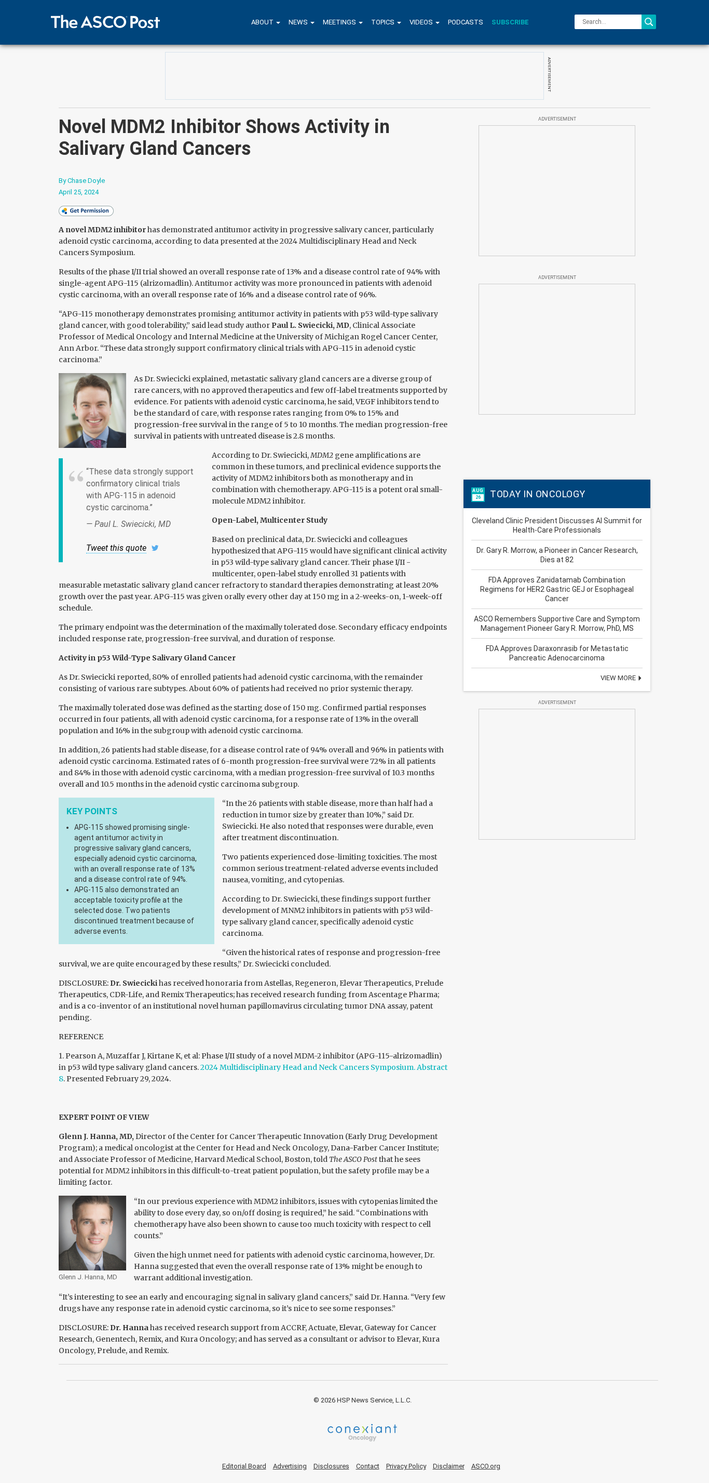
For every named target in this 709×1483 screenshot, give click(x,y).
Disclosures (331, 1466)
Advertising (290, 1466)
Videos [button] (422, 22)
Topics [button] (383, 22)
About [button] (263, 22)
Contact (367, 1466)
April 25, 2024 (79, 192)
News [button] (299, 22)
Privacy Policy (406, 1466)
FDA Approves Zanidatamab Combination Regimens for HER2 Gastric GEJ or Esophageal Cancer (557, 589)
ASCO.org (485, 1466)
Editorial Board (244, 1466)
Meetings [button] (340, 22)
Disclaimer (449, 1466)
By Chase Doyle (82, 180)
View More (619, 678)
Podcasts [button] (465, 22)
